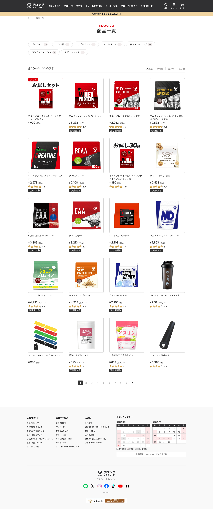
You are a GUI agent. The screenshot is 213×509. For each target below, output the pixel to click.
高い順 (182, 69)
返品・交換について (34, 442)
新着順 (160, 69)
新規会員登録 (61, 423)
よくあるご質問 (33, 446)
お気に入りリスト (63, 431)
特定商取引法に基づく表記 (95, 438)
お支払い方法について (35, 431)
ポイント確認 (61, 435)
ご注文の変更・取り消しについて (40, 438)
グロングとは (54, 5)
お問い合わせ (90, 431)
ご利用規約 (89, 435)
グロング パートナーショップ (67, 446)
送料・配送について (34, 435)
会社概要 (88, 423)
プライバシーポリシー (93, 442)
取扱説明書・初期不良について (97, 427)
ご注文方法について (34, 427)
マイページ (60, 427)
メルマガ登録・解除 (64, 438)
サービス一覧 (61, 442)
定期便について (33, 423)
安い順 (171, 69)
